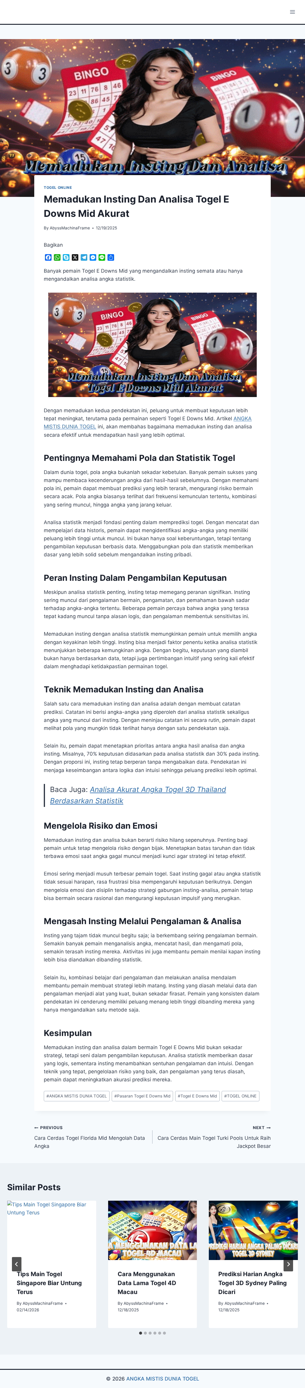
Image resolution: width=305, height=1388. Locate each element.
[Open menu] (292, 11)
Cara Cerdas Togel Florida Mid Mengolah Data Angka (89, 1137)
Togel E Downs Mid (197, 1096)
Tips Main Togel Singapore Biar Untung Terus (49, 1283)
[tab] (140, 1333)
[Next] (288, 1264)
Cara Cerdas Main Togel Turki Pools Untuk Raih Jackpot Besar (214, 1137)
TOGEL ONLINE (58, 187)
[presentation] (51, 1230)
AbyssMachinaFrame (70, 228)
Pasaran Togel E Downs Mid (142, 1096)
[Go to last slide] (16, 1264)
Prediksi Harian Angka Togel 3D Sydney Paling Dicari (252, 1283)
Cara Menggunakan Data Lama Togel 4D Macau (147, 1283)
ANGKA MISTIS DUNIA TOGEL (76, 1096)
